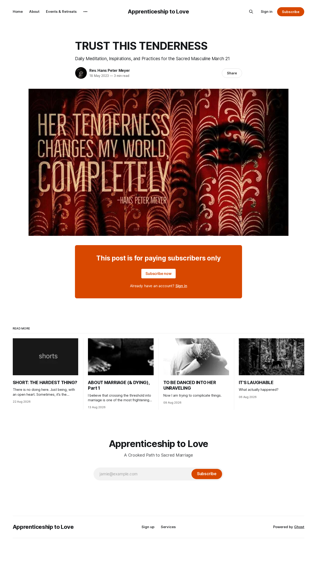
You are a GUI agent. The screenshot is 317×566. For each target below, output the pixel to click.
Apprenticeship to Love (158, 11)
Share (232, 73)
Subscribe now (158, 273)
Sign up (148, 527)
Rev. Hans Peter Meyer (109, 70)
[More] (85, 11)
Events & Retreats (61, 11)
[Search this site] (251, 11)
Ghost (299, 527)
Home (18, 11)
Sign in (266, 11)
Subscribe (290, 12)
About (34, 11)
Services (168, 527)
